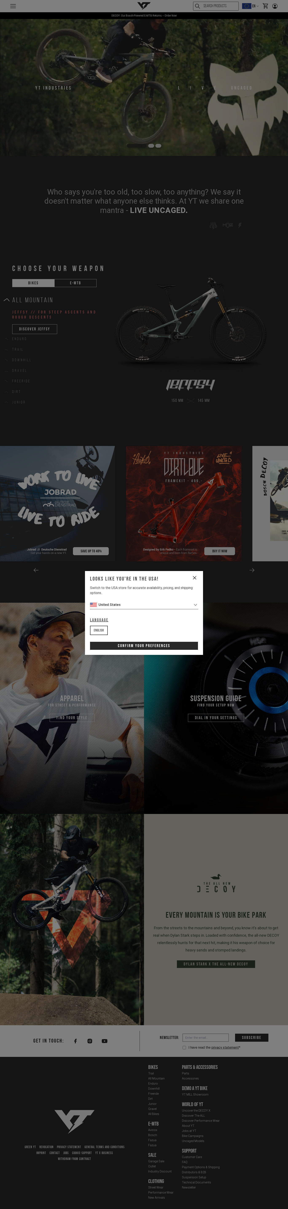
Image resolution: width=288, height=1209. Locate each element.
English (99, 630)
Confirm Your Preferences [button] (144, 645)
